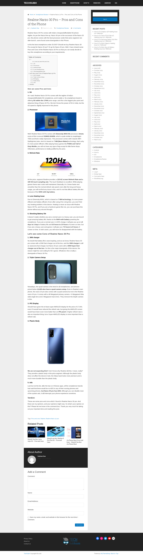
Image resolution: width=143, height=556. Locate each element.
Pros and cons (35, 418)
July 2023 (97, 90)
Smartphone (74, 3)
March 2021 (97, 139)
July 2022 (97, 117)
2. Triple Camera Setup (38, 77)
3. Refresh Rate (37, 67)
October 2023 (98, 86)
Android (108, 3)
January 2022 (98, 131)
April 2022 (97, 124)
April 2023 (97, 97)
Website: (31, 510)
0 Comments (77, 28)
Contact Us (27, 544)
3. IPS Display (35, 79)
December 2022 (99, 106)
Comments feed (99, 176)
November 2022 (99, 108)
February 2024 (98, 79)
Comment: (31, 476)
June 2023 (97, 93)
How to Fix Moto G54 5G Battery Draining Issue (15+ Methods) (104, 48)
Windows (96, 3)
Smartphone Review (62, 28)
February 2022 (98, 128)
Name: (30, 493)
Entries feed (97, 174)
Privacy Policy (28, 538)
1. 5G (34, 63)
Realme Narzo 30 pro (52, 418)
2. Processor (36, 65)
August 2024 (98, 75)
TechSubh (30, 3)
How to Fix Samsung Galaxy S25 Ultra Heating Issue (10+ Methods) (105, 40)
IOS (116, 3)
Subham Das (35, 28)
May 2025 (97, 72)
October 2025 (98, 70)
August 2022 (98, 115)
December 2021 (99, 133)
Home (64, 3)
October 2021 (98, 137)
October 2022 (98, 110)
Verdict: (32, 84)
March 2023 (97, 99)
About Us (27, 541)
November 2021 (99, 135)
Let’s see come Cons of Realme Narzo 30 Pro (43, 73)
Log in (96, 172)
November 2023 (99, 84)
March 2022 (97, 126)
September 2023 (99, 88)
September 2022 (99, 113)
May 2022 (97, 122)
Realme (43, 418)
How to (86, 3)
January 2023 (98, 104)
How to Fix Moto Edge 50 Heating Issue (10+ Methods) (104, 44)
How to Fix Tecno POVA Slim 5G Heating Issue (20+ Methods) (104, 36)
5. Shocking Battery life (39, 71)
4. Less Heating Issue (38, 69)
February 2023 (98, 102)
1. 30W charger (36, 75)
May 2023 (97, 95)
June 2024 (97, 77)
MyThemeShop (105, 553)
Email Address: (33, 501)
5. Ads (34, 82)
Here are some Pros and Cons (42, 61)
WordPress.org (98, 178)
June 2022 (97, 119)
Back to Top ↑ (115, 553)
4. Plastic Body (36, 80)
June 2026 (97, 68)
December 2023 (99, 81)
